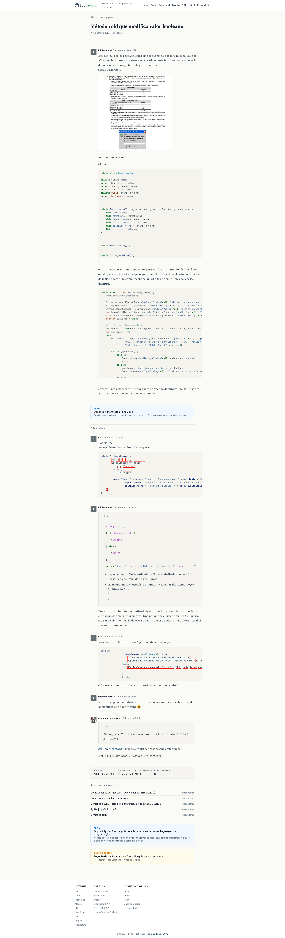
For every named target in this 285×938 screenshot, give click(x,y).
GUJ (93, 17)
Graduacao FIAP (102, 904)
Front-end (80, 899)
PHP (196, 5)
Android (205, 5)
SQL (184, 5)
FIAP (126, 899)
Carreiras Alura (101, 891)
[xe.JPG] (135, 150)
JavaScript (80, 912)
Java (145, 5)
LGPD (165, 934)
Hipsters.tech (131, 908)
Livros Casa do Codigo (105, 912)
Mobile (176, 5)
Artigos (97, 899)
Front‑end (164, 5)
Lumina (127, 895)
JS (190, 5)
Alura (126, 891)
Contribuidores (154, 934)
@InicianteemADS (110, 749)
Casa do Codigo (132, 904)
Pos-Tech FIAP (101, 908)
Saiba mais (140, 934)
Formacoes (99, 895)
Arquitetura (80, 925)
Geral (153, 5)
